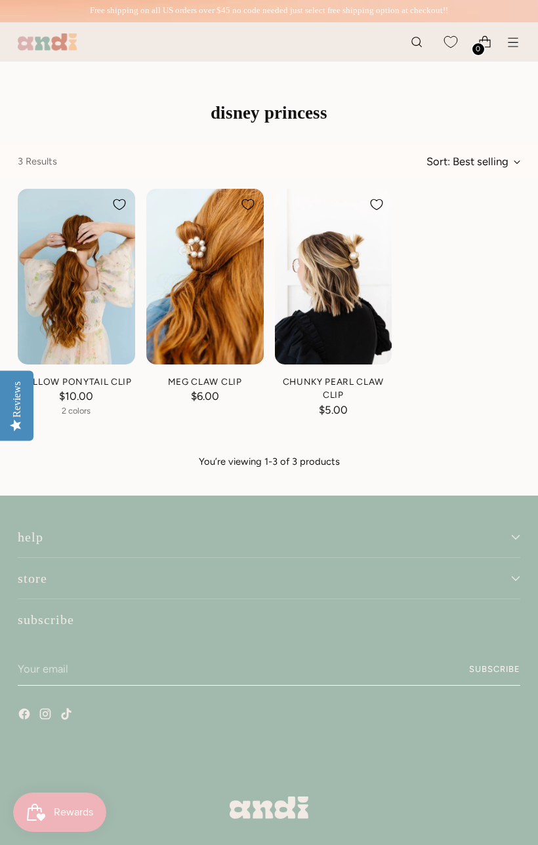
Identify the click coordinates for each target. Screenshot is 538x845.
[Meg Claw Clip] (205, 276)
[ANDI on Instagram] (46, 715)
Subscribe (494, 669)
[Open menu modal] (513, 42)
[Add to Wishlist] (119, 204)
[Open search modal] (417, 42)
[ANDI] (47, 42)
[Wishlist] (451, 42)
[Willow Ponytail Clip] (76, 276)
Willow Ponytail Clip (76, 381)
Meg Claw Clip (205, 381)
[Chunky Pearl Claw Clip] (333, 276)
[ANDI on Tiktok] (67, 715)
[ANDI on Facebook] (25, 715)
